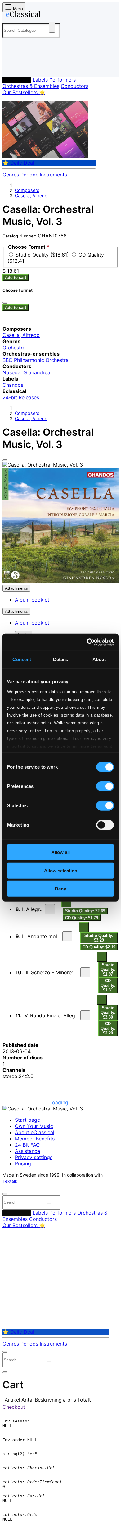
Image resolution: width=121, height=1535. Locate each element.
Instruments (53, 174)
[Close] (4, 460)
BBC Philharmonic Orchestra (35, 360)
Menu (17, 9)
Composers (16, 80)
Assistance (27, 1151)
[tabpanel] (60, 1060)
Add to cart (15, 277)
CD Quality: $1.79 (81, 917)
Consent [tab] (21, 659)
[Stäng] (4, 303)
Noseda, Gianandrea (26, 372)
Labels (40, 80)
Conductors (74, 86)
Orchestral (14, 347)
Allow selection (60, 870)
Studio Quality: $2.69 (85, 911)
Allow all (60, 852)
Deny (60, 888)
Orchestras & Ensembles (30, 86)
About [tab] (99, 659)
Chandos (12, 385)
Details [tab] (60, 659)
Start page (27, 1120)
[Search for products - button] (52, 27)
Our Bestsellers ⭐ (23, 92)
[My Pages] (11, 66)
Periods (29, 174)
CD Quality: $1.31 (108, 985)
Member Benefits (35, 1138)
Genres (10, 174)
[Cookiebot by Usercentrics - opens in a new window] (87, 642)
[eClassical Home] (59, 15)
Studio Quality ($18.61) (43, 255)
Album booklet (32, 600)
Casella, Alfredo (31, 195)
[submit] (49, 1203)
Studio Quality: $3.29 (98, 938)
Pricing (23, 1163)
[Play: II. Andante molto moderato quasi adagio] (67, 936)
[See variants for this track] (66, 902)
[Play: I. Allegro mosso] (50, 909)
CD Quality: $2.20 (108, 1028)
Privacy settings (33, 1157)
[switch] (105, 786)
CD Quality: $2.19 (99, 947)
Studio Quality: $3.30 (108, 1012)
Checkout (13, 1407)
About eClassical (34, 1132)
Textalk (9, 1181)
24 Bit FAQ (27, 1145)
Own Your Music (34, 1126)
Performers (62, 80)
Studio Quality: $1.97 (108, 969)
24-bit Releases (20, 397)
